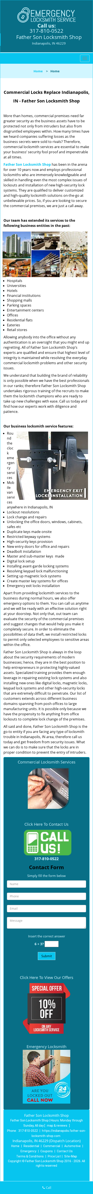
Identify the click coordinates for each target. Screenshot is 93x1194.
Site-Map (70, 1156)
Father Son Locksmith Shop (27, 164)
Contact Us (65, 1151)
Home (38, 71)
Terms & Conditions (30, 1156)
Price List (54, 1156)
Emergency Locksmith (46, 1046)
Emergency (28, 1151)
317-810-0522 (46, 30)
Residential (31, 1146)
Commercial (51, 1146)
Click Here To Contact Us (46, 824)
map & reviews (57, 1125)
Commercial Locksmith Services (46, 762)
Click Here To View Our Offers (46, 977)
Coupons (46, 1151)
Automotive (72, 1146)
